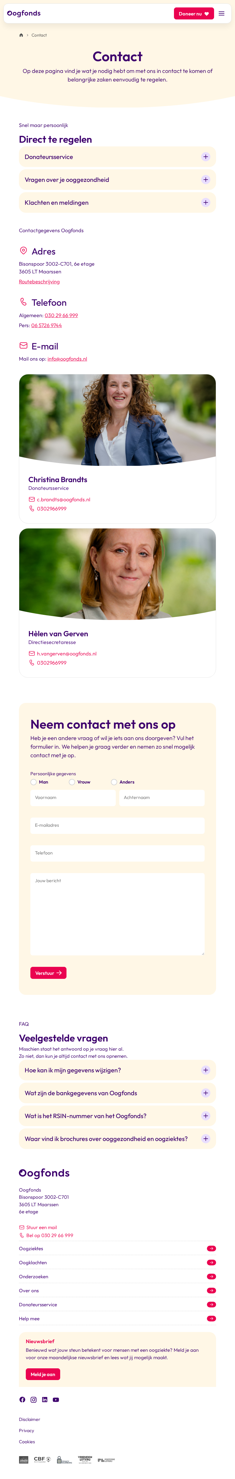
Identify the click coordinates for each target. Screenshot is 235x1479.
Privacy (26, 1430)
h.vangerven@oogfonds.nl (67, 653)
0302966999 (51, 508)
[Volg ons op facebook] (22, 1399)
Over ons (29, 1290)
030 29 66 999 (61, 315)
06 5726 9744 (46, 325)
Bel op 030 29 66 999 (49, 1235)
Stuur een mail (41, 1227)
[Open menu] (221, 13)
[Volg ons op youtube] (56, 1399)
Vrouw (83, 782)
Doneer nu (190, 14)
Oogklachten (33, 1262)
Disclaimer (29, 1419)
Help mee (29, 1318)
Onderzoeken (33, 1276)
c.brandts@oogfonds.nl (63, 499)
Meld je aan (43, 1374)
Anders (127, 782)
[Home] (21, 35)
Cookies (27, 1441)
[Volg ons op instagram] (33, 1399)
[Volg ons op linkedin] (44, 1399)
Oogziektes (31, 1248)
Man (43, 782)
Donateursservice (38, 1304)
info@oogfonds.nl (67, 358)
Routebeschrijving (39, 281)
